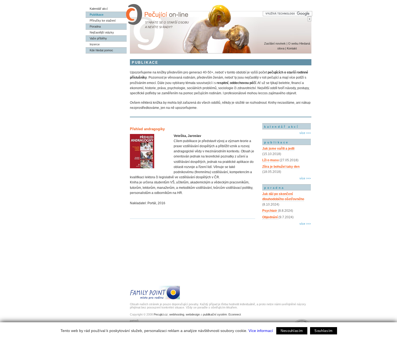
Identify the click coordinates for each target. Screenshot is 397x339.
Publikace (96, 14)
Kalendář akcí (99, 8)
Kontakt (292, 48)
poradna (274, 187)
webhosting (176, 314)
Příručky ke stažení (103, 20)
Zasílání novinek (275, 43)
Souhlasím (323, 331)
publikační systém (215, 314)
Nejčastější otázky (102, 32)
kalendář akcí (281, 126)
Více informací (260, 330)
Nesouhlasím (292, 331)
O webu (293, 43)
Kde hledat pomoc (101, 50)
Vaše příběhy (98, 38)
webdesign (193, 314)
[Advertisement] (286, 250)
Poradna (95, 26)
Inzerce (95, 44)
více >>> (305, 133)
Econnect (234, 314)
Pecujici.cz (161, 314)
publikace (276, 142)
